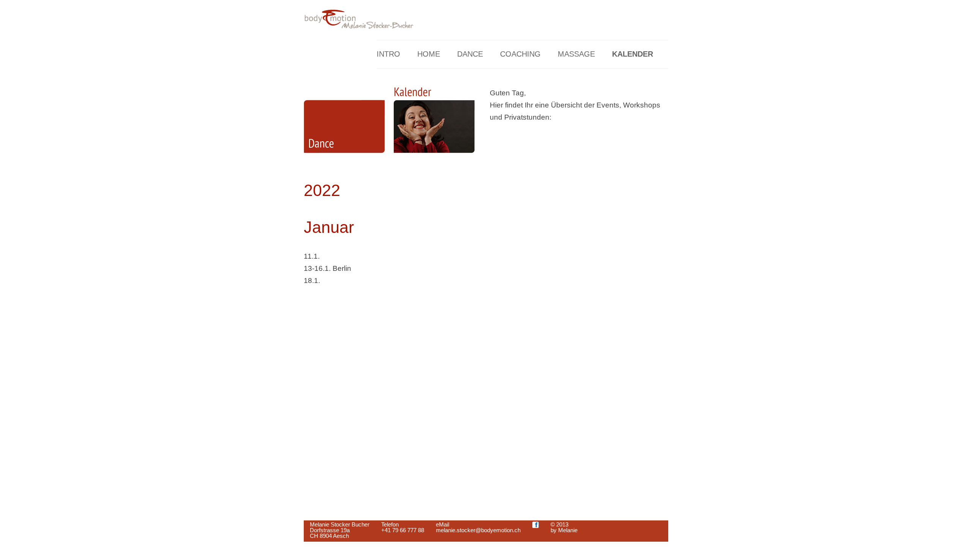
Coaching (520, 54)
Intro (388, 54)
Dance (470, 54)
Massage (576, 54)
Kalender (632, 54)
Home (428, 54)
